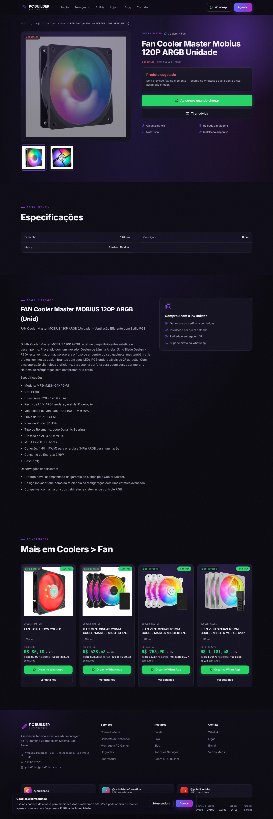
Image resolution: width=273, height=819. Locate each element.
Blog (128, 7)
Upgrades (107, 752)
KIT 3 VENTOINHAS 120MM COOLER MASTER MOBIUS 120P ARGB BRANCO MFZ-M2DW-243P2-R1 (223, 631)
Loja (113, 7)
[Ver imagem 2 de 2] (62, 158)
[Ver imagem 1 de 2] (34, 158)
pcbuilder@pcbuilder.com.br (43, 767)
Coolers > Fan (55, 23)
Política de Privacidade (75, 808)
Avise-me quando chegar (199, 100)
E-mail (212, 745)
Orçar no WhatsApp (51, 669)
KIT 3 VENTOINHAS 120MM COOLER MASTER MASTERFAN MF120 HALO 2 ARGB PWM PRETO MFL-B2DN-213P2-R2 (107, 631)
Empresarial (108, 759)
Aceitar (184, 803)
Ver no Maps (216, 752)
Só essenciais (161, 803)
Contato (142, 7)
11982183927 (33, 762)
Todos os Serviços (166, 752)
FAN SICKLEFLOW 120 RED (42, 629)
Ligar (211, 739)
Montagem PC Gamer (115, 745)
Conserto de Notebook (116, 739)
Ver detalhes (48, 679)
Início (65, 7)
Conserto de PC (111, 732)
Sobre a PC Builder (166, 759)
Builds (100, 7)
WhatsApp (215, 732)
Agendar (243, 7)
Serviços (80, 7)
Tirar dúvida (199, 113)
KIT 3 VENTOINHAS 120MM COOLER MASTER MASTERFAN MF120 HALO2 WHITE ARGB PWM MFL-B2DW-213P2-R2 (165, 631)
